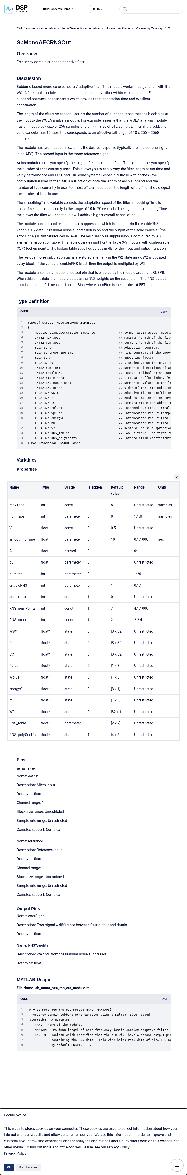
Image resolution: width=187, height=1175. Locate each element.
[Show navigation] (177, 1165)
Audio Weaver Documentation (80, 28)
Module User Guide (117, 28)
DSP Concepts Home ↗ (58, 9)
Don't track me (28, 1167)
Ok (9, 1167)
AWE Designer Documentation (36, 28)
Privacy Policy (15, 1153)
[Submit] (124, 9)
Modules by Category (148, 28)
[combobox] (151, 9)
